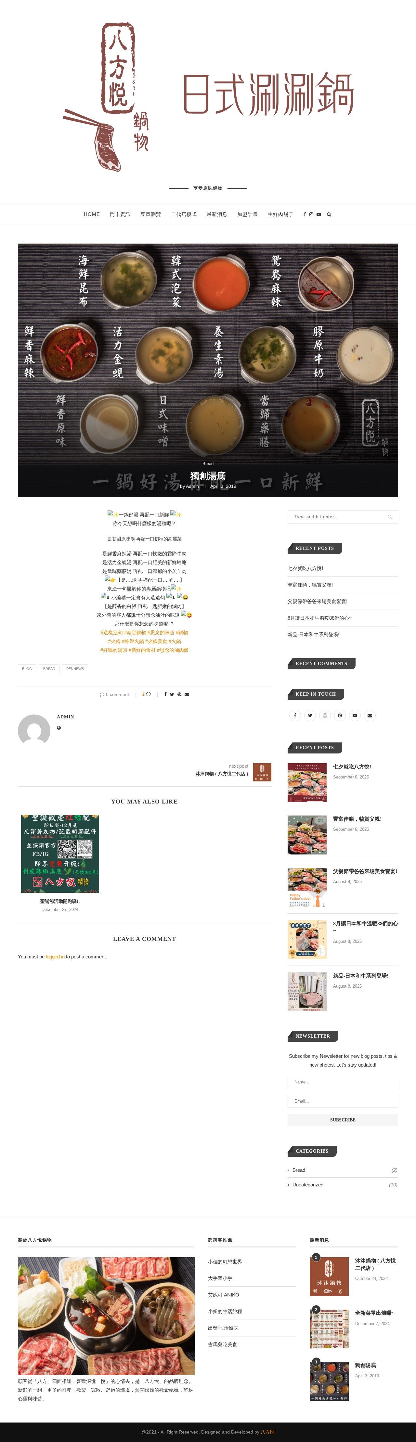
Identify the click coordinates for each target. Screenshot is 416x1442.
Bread (208, 463)
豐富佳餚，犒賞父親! (310, 585)
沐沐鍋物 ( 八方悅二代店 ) (375, 1264)
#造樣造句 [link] (112, 632)
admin (192, 486)
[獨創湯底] (329, 1381)
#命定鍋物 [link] (135, 632)
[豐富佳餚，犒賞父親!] (307, 835)
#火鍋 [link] (114, 641)
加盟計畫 (247, 214)
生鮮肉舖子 (281, 214)
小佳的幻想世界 (225, 1261)
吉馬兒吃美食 (222, 1344)
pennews (75, 669)
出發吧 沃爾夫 (223, 1328)
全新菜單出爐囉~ (374, 1313)
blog (27, 669)
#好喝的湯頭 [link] (113, 650)
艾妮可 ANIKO (223, 1294)
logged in (55, 956)
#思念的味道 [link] (161, 632)
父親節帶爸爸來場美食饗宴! (317, 601)
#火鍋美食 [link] (156, 641)
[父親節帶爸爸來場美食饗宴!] (307, 887)
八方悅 (267, 1432)
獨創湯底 (365, 1365)
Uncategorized (344, 1184)
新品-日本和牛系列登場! (313, 634)
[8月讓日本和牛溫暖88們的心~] (307, 939)
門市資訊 (120, 214)
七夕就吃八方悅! (305, 568)
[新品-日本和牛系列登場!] (307, 991)
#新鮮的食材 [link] (142, 650)
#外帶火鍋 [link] (133, 641)
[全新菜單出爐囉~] (329, 1328)
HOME (92, 214)
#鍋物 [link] (182, 632)
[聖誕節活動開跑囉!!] (60, 854)
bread (49, 669)
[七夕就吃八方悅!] (307, 782)
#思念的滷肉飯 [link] (173, 650)
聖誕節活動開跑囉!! (60, 901)
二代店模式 (184, 214)
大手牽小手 (220, 1278)
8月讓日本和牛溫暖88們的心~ (320, 618)
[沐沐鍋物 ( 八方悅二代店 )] (329, 1276)
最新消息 (217, 214)
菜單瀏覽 (150, 214)
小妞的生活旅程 (225, 1311)
